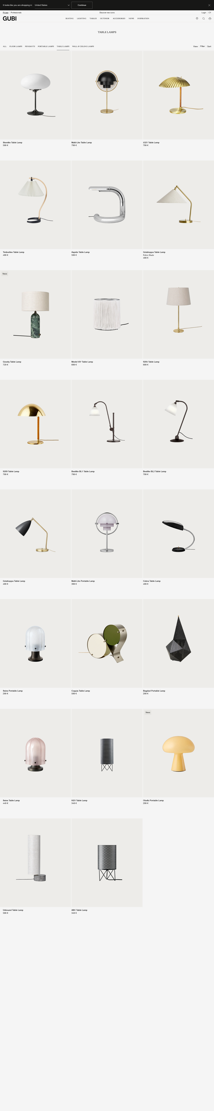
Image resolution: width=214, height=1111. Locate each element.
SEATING (70, 18)
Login (204, 13)
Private (5, 13)
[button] (210, 18)
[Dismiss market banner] (209, 5)
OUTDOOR (104, 18)
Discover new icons (107, 13)
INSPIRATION (143, 18)
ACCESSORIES (119, 18)
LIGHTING (81, 18)
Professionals (16, 13)
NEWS (131, 18)
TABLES (93, 18)
